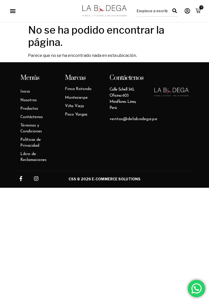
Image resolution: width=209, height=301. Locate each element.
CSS (72, 179)
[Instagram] (36, 178)
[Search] (174, 10)
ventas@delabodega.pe (133, 119)
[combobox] (154, 10)
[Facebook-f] (21, 178)
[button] (12, 11)
